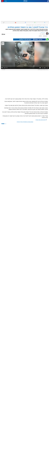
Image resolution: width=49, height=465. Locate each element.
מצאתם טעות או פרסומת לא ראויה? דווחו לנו (24, 121)
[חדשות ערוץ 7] (24, 1)
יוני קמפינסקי (42, 32)
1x (46, 67)
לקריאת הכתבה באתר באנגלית (40, 119)
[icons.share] (1, 1)
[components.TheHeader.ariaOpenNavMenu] (41, 1)
